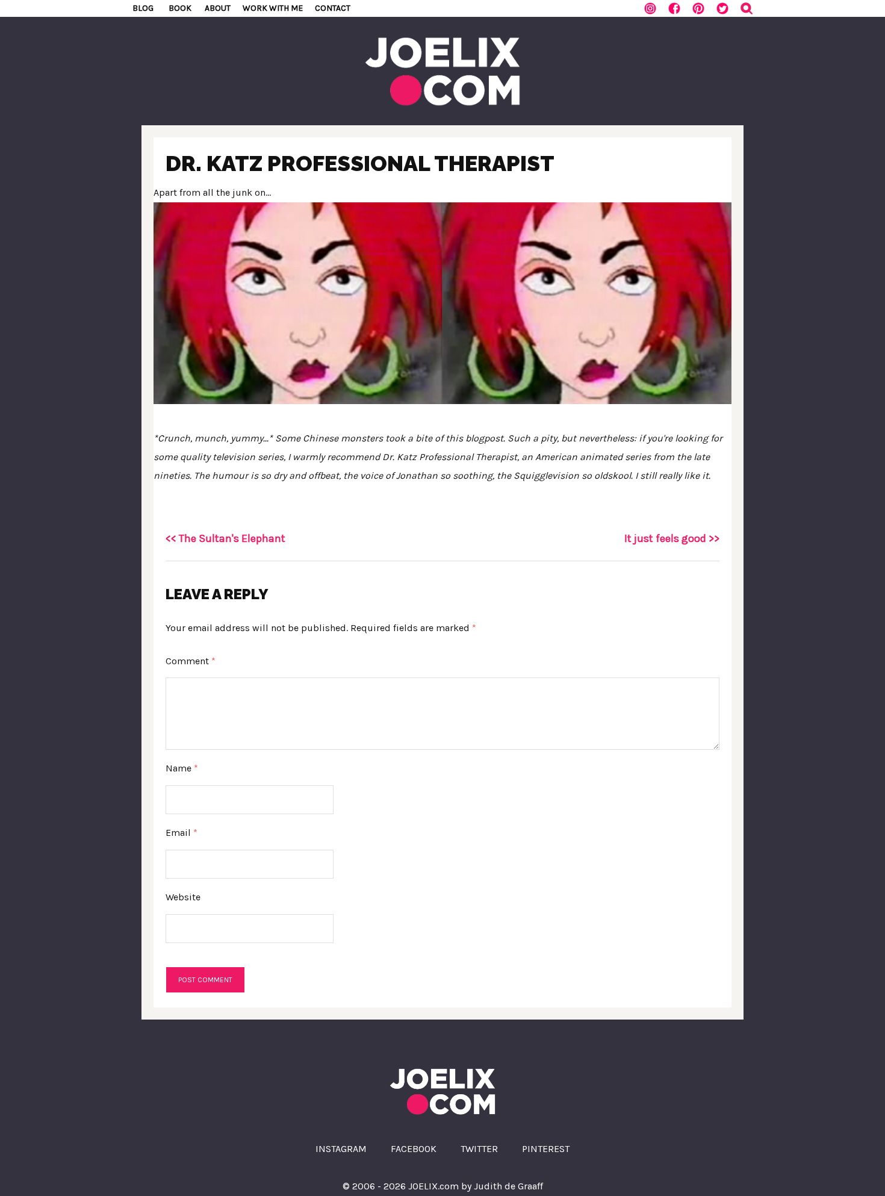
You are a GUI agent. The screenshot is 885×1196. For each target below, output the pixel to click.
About (218, 8)
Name (182, 768)
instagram (341, 1148)
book (180, 8)
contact (332, 8)
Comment (191, 661)
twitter (479, 1148)
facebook (413, 1148)
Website (183, 897)
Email (181, 832)
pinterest (546, 1148)
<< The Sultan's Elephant (225, 538)
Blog (143, 8)
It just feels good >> (671, 538)
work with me (273, 8)
